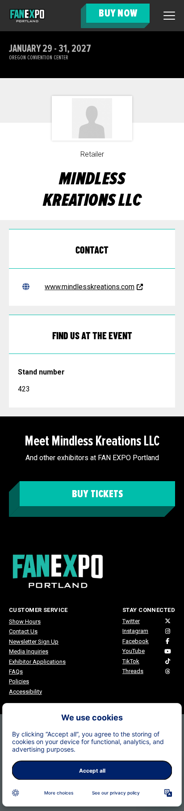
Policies (19, 681)
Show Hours (25, 621)
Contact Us (23, 631)
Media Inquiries (28, 651)
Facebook (135, 641)
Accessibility (25, 691)
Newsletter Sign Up (34, 641)
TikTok (130, 661)
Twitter (131, 621)
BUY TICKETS (97, 493)
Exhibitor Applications (37, 661)
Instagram (135, 631)
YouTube (133, 651)
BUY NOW (118, 13)
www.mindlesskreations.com (89, 287)
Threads (132, 671)
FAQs (16, 671)
